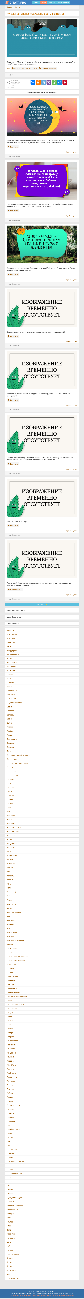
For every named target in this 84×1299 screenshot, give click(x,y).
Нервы (9, 952)
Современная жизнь (15, 1161)
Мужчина (10, 936)
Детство (10, 787)
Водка (9, 706)
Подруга (10, 1036)
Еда (8, 811)
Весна (9, 686)
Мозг (9, 916)
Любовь (10, 895)
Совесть (10, 1153)
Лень (9, 883)
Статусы (10, 1189)
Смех (9, 1141)
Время (9, 718)
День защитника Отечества (18, 755)
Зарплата (11, 847)
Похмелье (11, 1048)
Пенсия (10, 1020)
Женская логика (14, 827)
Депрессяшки (12, 775)
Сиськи (10, 1137)
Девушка (10, 743)
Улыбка (10, 1221)
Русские (10, 1109)
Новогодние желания (16, 960)
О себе (10, 972)
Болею (10, 674)
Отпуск (10, 1012)
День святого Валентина (17, 763)
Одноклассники (13, 992)
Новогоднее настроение (17, 956)
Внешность (11, 698)
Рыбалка (10, 1113)
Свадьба (10, 1117)
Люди (9, 900)
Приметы (10, 1069)
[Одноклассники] (38, 82)
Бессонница (12, 662)
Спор (9, 1177)
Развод (10, 1097)
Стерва (10, 1193)
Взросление (12, 690)
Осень (9, 1000)
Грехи (9, 735)
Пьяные (10, 1085)
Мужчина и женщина (15, 940)
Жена (9, 819)
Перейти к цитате (71, 152)
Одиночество (12, 988)
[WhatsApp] (54, 82)
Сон (8, 1165)
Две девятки (12, 739)
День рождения (13, 759)
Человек (10, 1250)
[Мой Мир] (59, 82)
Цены (9, 1242)
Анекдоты (11, 642)
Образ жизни (12, 976)
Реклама (10, 1101)
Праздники (11, 1061)
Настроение (12, 948)
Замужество (12, 843)
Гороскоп (11, 726)
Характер (11, 1233)
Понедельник (12, 1040)
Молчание (11, 920)
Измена (10, 859)
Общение (11, 980)
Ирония (10, 867)
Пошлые (10, 1056)
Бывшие (10, 682)
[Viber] (49, 82)
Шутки (9, 1266)
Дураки (10, 803)
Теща (9, 1217)
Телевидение (12, 1209)
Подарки (10, 1032)
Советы (10, 1157)
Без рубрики (12, 650)
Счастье (10, 1201)
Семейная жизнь (14, 1129)
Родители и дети (14, 1105)
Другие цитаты (13, 1278)
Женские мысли (13, 831)
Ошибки (10, 1016)
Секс (9, 1125)
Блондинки (11, 666)
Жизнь (9, 839)
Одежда (10, 984)
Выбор (9, 723)
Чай (8, 1246)
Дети (9, 783)
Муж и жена (12, 932)
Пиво (9, 1024)
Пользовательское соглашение (47, 1295)
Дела (9, 751)
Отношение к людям (15, 1004)
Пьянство (11, 1081)
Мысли (10, 944)
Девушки (10, 747)
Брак (9, 678)
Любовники (11, 892)
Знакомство (12, 855)
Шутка (9, 1262)
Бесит (9, 658)
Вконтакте (11, 694)
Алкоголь (11, 638)
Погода (10, 1028)
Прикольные (12, 1064)
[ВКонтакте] (33, 82)
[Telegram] (43, 82)
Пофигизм (11, 1044)
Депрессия (11, 771)
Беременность (13, 654)
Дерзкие (10, 779)
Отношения (12, 1008)
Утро (9, 1225)
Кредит (10, 879)
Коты (9, 871)
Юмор (9, 1274)
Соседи (10, 1169)
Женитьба (11, 823)
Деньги (10, 767)
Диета (9, 791)
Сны (8, 1145)
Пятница (10, 1089)
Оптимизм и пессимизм (17, 996)
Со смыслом (12, 1149)
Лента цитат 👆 (42, 604)
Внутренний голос (14, 702)
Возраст (10, 710)
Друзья (10, 799)
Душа (9, 807)
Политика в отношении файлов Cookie (23, 1295)
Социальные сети (14, 1173)
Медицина (11, 904)
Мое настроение (14, 912)
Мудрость (11, 924)
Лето (9, 887)
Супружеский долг (15, 1197)
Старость (11, 1185)
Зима (9, 851)
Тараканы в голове (15, 1205)
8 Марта (10, 630)
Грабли (10, 731)
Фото (9, 1230)
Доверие (10, 795)
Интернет (11, 863)
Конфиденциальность (66, 1295)
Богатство (11, 670)
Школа (9, 1258)
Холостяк (11, 1238)
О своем (10, 968)
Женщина (11, 835)
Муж (8, 928)
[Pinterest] (64, 82)
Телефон (10, 1213)
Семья (9, 1133)
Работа (10, 1093)
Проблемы (11, 1073)
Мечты (9, 908)
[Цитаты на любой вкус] (17, 2)
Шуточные (11, 1270)
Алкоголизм (12, 634)
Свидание (11, 1121)
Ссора (9, 1181)
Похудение (11, 1052)
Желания (11, 815)
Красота (10, 875)
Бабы (9, 646)
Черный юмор (13, 1254)
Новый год (11, 964)
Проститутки (12, 1077)
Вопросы (10, 714)
